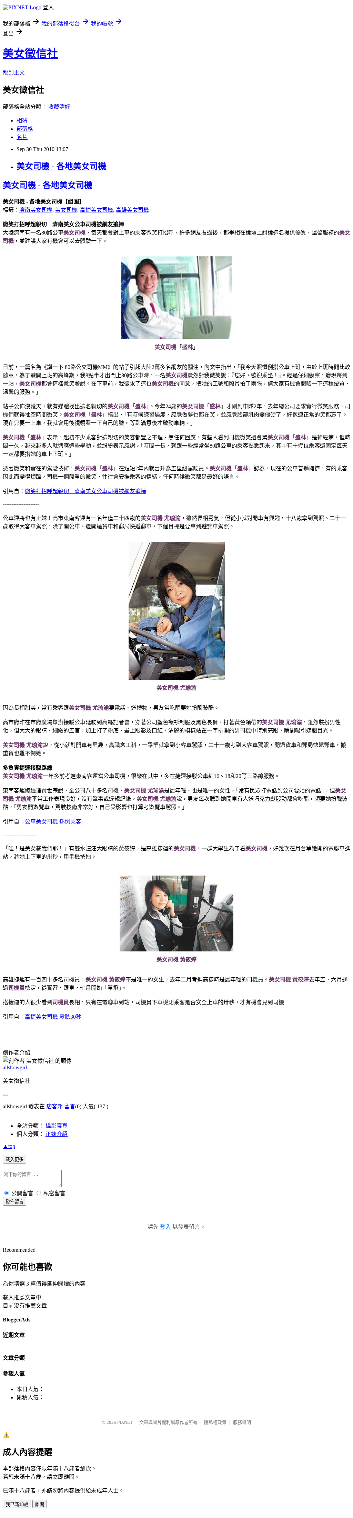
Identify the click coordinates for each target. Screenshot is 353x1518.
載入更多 (14, 1159)
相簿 (22, 120)
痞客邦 (54, 1106)
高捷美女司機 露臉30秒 (53, 1017)
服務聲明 (242, 1422)
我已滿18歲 (17, 1504)
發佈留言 (14, 1201)
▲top (9, 1146)
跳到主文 (14, 73)
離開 (39, 1504)
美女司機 (66, 210)
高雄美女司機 (132, 210)
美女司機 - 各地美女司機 (61, 166)
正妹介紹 (57, 1134)
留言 (69, 1106)
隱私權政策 (215, 1422)
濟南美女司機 (35, 210)
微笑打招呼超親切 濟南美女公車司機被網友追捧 (85, 491)
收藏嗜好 (59, 107)
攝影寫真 (57, 1126)
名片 (22, 137)
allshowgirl (15, 1067)
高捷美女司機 (96, 210)
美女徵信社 (30, 53)
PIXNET (125, 1422)
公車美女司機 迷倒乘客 (53, 822)
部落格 (25, 129)
